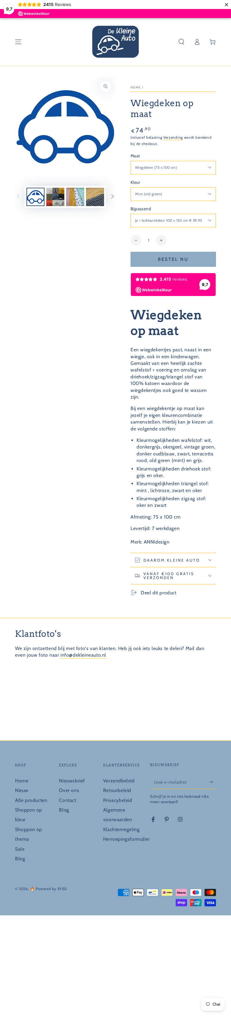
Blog (20, 858)
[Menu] (18, 41)
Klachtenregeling (121, 829)
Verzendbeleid (119, 781)
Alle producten (31, 800)
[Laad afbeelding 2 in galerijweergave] (55, 197)
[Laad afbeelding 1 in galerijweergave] (35, 197)
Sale (19, 849)
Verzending (173, 137)
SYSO (62, 888)
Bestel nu (173, 259)
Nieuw (22, 790)
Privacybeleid (117, 800)
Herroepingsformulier (126, 839)
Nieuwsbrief (72, 781)
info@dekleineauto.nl (83, 655)
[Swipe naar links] (18, 197)
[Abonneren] (212, 782)
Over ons (69, 790)
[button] (181, 41)
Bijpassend (141, 208)
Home (136, 87)
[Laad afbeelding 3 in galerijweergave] (75, 197)
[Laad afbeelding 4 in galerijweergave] (95, 197)
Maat (135, 156)
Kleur (135, 182)
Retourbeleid (117, 790)
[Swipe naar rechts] (112, 197)
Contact (67, 800)
